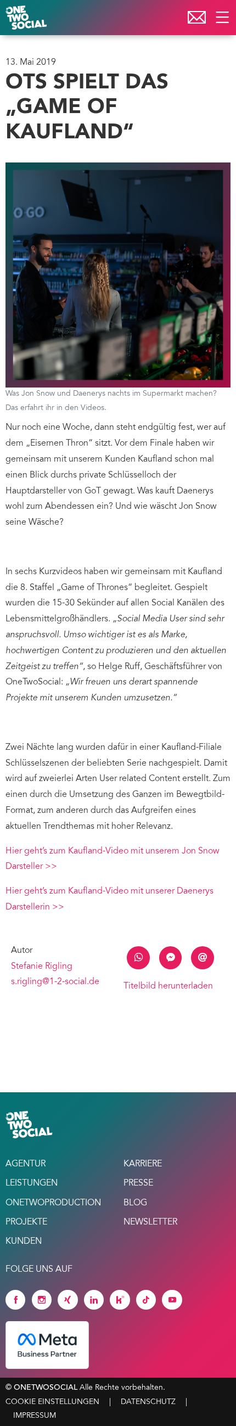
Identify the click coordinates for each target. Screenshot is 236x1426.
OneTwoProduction (53, 1203)
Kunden (23, 1241)
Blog (135, 1203)
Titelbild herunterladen (168, 986)
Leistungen (31, 1183)
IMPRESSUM (34, 1416)
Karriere (142, 1164)
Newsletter (150, 1222)
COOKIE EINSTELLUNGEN (52, 1402)
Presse (138, 1183)
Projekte (26, 1222)
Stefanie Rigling (41, 966)
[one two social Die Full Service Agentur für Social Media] (27, 17)
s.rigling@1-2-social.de (55, 982)
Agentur (25, 1164)
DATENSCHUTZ (148, 1402)
